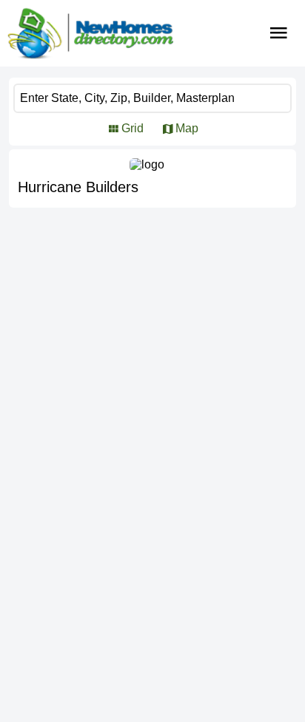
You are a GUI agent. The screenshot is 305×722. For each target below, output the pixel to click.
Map (186, 128)
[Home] (90, 33)
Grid (132, 128)
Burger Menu (278, 33)
